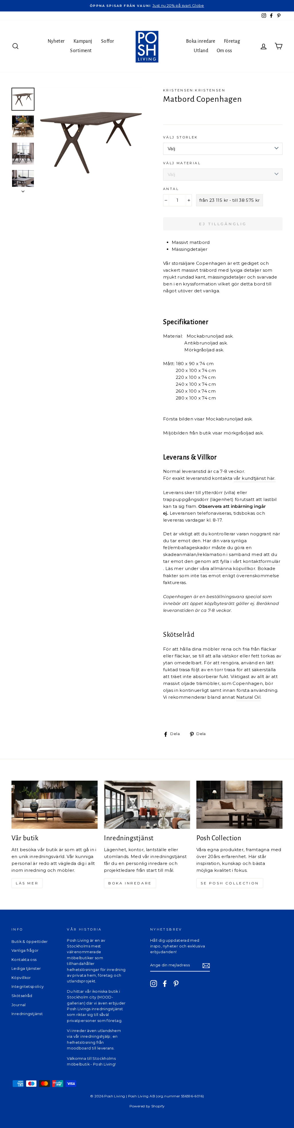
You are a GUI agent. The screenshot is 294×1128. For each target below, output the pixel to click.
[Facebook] (164, 983)
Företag (232, 41)
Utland (201, 50)
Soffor (107, 41)
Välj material (182, 163)
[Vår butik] (54, 805)
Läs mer (27, 883)
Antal (171, 189)
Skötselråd (21, 996)
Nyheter (56, 41)
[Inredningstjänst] (147, 805)
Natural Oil (248, 697)
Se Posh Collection (230, 883)
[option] (147, 6)
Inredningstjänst (27, 1014)
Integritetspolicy (27, 986)
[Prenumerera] (206, 965)
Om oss (224, 50)
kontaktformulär (262, 561)
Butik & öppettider (29, 941)
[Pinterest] (176, 983)
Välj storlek (180, 137)
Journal (18, 1005)
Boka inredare (200, 41)
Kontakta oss (24, 959)
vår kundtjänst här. (255, 478)
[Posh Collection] (239, 805)
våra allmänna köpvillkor (227, 568)
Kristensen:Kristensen (194, 90)
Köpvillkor (21, 978)
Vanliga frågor (24, 950)
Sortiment (81, 50)
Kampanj (83, 41)
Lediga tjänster (26, 968)
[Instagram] (153, 983)
